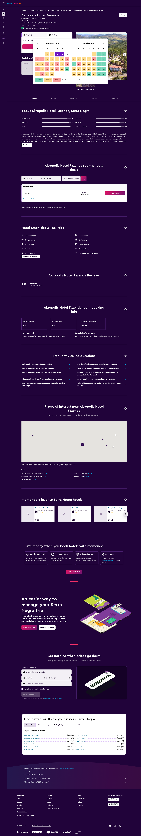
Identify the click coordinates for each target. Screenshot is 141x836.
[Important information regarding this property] (125, 309)
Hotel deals (24, 10)
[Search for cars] (3, 18)
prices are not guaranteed (66, 768)
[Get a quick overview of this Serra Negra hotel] (125, 110)
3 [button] (57, 54)
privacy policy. (58, 698)
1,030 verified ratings (42, 28)
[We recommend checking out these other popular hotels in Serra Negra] (125, 499)
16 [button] (52, 64)
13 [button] (37, 64)
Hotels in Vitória (80, 747)
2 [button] (52, 54)
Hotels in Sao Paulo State (64, 10)
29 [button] (47, 74)
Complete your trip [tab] (74, 725)
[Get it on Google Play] (113, 799)
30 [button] (52, 74)
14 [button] (42, 64)
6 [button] (37, 59)
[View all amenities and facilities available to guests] (125, 227)
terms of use (47, 698)
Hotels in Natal (29, 750)
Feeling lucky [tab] (58, 725)
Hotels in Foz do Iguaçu (82, 744)
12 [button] (67, 59)
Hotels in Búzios (80, 741)
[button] (3, 3)
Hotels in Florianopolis (31, 738)
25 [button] (62, 69)
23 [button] (52, 69)
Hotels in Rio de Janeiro (32, 735)
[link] (74, 572)
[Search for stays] (3, 14)
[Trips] (3, 33)
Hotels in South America (37, 10)
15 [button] (47, 64)
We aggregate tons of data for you (37, 778)
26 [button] (67, 69)
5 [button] (67, 54)
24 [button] (57, 69)
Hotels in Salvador (80, 738)
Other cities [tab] (30, 725)
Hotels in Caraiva (80, 750)
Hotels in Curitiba (30, 744)
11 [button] (62, 59)
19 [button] (67, 64)
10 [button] (57, 59)
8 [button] (47, 59)
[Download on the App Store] (113, 804)
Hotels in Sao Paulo (81, 735)
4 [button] (62, 54)
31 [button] (103, 74)
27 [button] (37, 74)
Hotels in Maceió (29, 741)
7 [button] (42, 59)
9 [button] (52, 59)
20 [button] (37, 69)
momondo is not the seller (33, 774)
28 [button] (42, 74)
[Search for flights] (3, 9)
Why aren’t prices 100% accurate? (36, 782)
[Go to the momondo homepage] (14, 3)
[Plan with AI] (3, 27)
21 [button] (42, 69)
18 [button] (62, 64)
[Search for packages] (3, 22)
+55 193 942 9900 (28, 25)
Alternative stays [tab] (44, 725)
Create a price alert (107, 560)
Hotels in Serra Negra (80, 10)
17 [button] (57, 64)
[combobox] (48, 672)
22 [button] (47, 69)
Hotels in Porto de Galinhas (33, 747)
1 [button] (47, 54)
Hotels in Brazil (51, 10)
